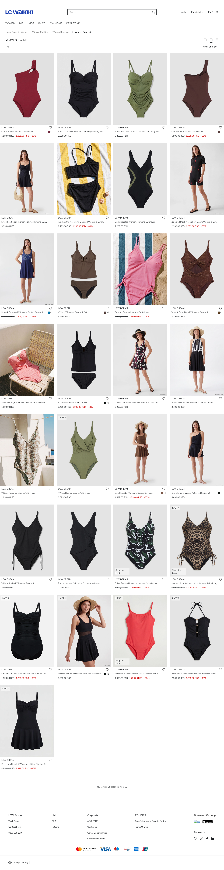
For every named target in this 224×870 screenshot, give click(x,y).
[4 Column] (211, 40)
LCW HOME (55, 23)
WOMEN (10, 23)
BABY (41, 23)
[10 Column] (217, 40)
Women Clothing (40, 32)
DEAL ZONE (73, 23)
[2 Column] (205, 40)
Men (21, 23)
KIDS (31, 23)
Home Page (11, 32)
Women (24, 32)
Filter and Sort (210, 46)
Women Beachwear (61, 32)
